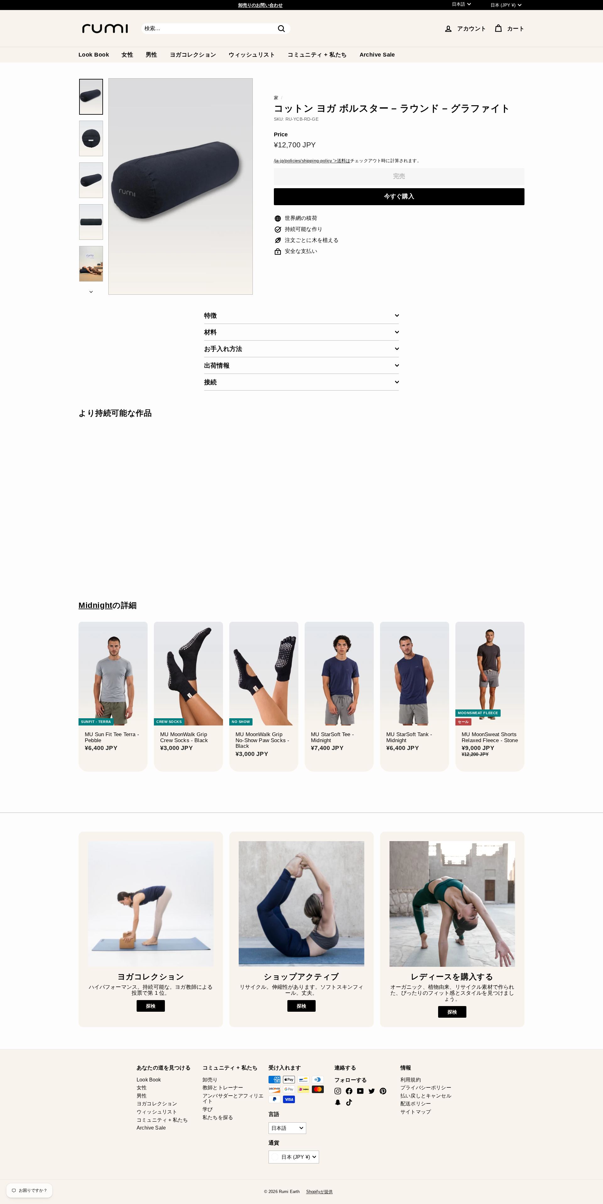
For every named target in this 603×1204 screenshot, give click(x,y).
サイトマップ (415, 1111)
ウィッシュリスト (252, 55)
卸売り (210, 1079)
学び (208, 1109)
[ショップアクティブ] (301, 904)
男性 (151, 55)
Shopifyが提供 (319, 1191)
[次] (91, 290)
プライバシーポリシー (425, 1087)
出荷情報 (217, 365)
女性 (127, 55)
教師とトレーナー (223, 1087)
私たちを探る (218, 1117)
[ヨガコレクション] (151, 904)
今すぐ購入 (399, 196)
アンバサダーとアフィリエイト (233, 1098)
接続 (210, 382)
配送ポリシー (415, 1103)
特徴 (210, 315)
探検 (150, 1006)
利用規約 (410, 1079)
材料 (210, 332)
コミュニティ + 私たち (317, 55)
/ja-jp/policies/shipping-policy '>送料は (312, 160)
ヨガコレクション (193, 55)
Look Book (94, 55)
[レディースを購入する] (452, 904)
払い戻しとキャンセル (425, 1095)
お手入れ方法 (223, 348)
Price (281, 135)
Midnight (95, 605)
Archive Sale (377, 55)
